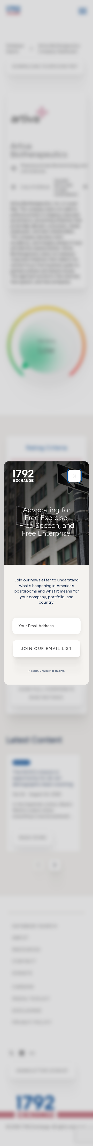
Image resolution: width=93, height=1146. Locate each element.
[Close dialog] (74, 476)
